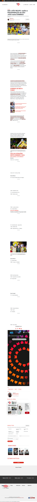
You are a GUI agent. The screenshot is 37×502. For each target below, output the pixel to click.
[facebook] (17, 328)
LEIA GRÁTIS (27, 412)
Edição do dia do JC (10, 433)
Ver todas (27, 425)
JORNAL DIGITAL (26, 4)
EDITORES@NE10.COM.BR (20, 497)
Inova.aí (17, 433)
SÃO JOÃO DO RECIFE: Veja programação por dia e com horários (20, 111)
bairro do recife (10, 389)
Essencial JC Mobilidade (17, 431)
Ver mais (18, 462)
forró (16, 389)
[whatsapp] (16, 328)
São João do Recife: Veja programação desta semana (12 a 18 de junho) (20, 104)
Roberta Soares (16, 393)
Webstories (12, 445)
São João (20, 389)
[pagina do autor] (9, 395)
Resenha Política (26, 431)
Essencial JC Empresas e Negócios (11, 431)
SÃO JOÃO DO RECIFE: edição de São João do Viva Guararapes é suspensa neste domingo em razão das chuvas (20, 107)
